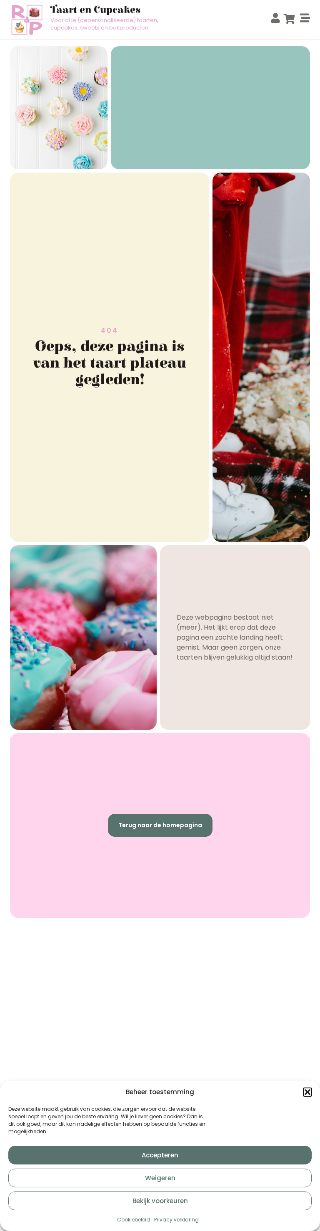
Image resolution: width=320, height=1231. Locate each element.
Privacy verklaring (176, 1219)
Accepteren (160, 1155)
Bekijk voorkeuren (160, 1200)
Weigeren (160, 1178)
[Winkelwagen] (289, 19)
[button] (307, 1092)
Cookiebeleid (133, 1219)
